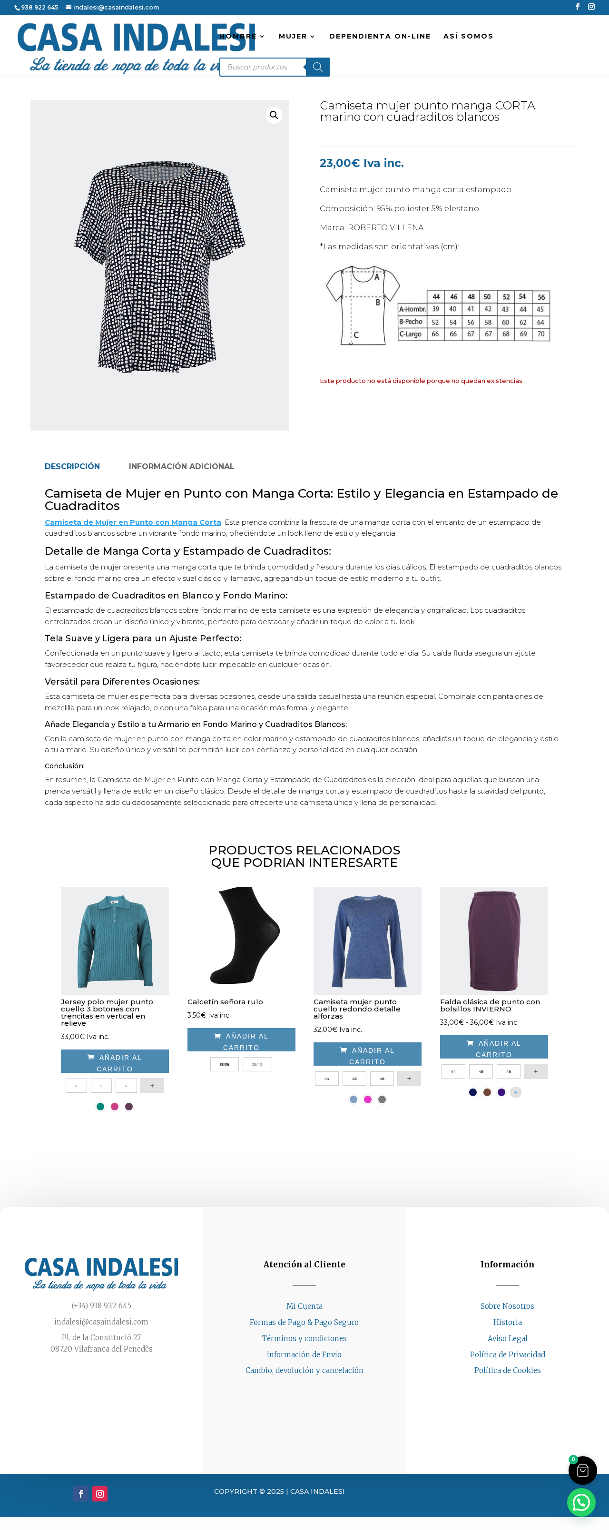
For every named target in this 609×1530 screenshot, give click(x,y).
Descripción (72, 466)
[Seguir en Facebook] (498, 1388)
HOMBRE (238, 36)
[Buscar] (318, 67)
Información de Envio (304, 1354)
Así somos (468, 36)
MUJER (293, 36)
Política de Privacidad (507, 1354)
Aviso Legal (508, 1338)
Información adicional (182, 466)
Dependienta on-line (380, 36)
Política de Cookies (507, 1370)
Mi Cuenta (304, 1306)
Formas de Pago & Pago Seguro (304, 1322)
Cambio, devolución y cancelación (304, 1370)
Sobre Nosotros (507, 1306)
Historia (507, 1322)
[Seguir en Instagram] (517, 1388)
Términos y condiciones (304, 1338)
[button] (274, 115)
